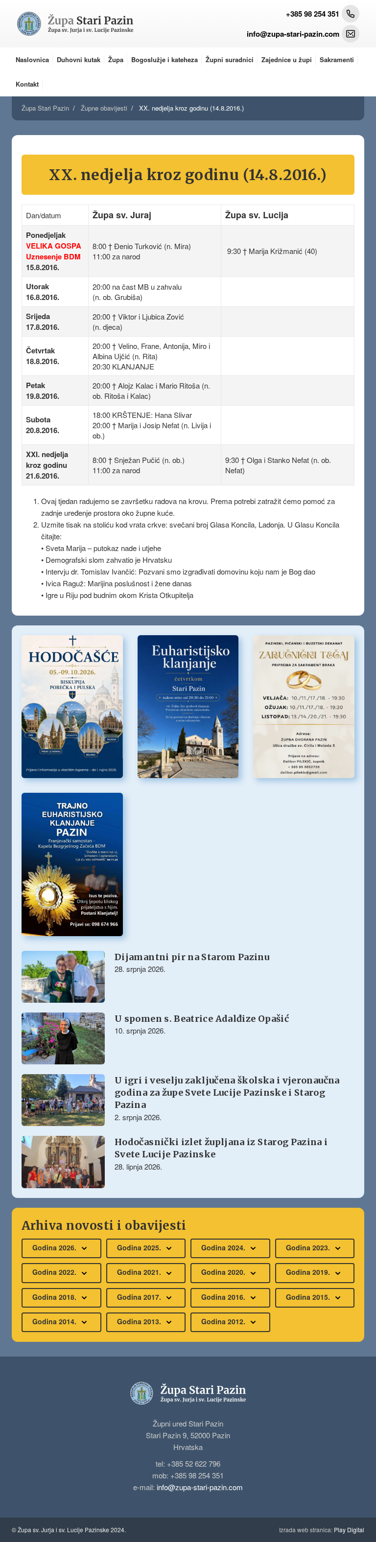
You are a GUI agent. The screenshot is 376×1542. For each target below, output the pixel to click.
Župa (115, 59)
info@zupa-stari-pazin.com (200, 1487)
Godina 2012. (224, 1321)
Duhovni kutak (78, 59)
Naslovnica (32, 59)
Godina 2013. (140, 1321)
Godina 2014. (55, 1321)
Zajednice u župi (286, 59)
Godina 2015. (309, 1297)
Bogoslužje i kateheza (164, 59)
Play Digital (321, 1529)
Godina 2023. (309, 1247)
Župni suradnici (230, 59)
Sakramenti (337, 59)
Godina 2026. (55, 1247)
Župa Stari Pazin (45, 108)
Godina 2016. (224, 1297)
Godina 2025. (140, 1247)
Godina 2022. (55, 1272)
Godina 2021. (140, 1272)
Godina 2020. (224, 1272)
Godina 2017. (140, 1297)
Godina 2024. (224, 1247)
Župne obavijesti (104, 108)
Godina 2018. (55, 1297)
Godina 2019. (309, 1272)
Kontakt (27, 84)
